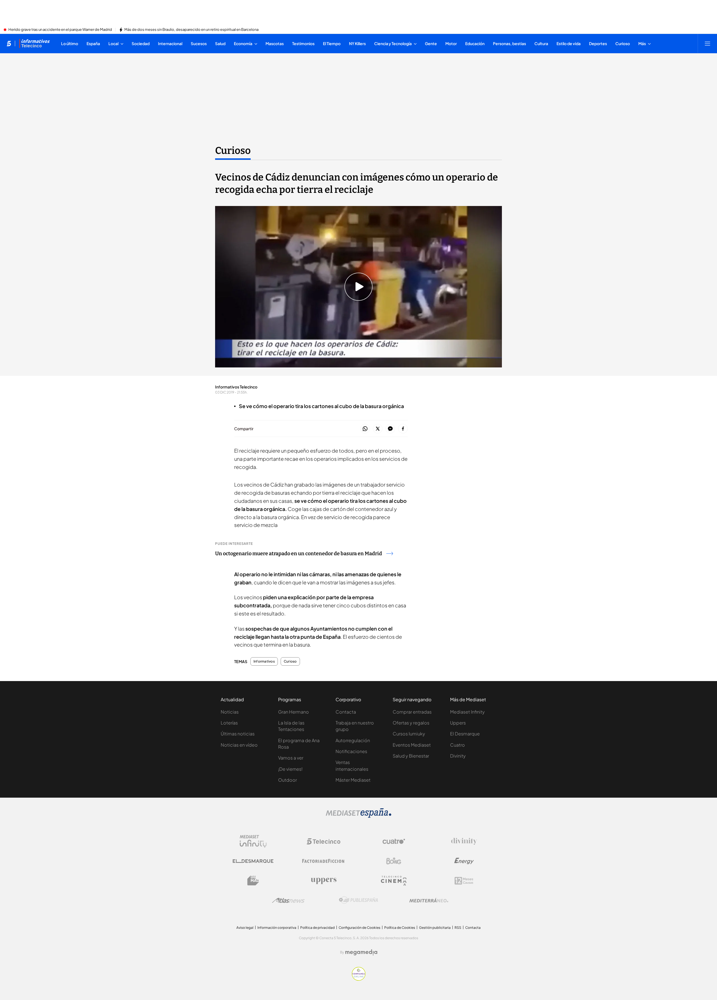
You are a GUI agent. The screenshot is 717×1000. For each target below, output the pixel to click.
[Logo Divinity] (464, 841)
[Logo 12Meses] (464, 881)
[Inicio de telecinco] (9, 43)
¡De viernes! (290, 769)
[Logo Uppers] (323, 881)
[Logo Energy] (464, 861)
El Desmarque (465, 734)
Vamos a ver (290, 758)
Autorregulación (353, 740)
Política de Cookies (399, 927)
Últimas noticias (238, 734)
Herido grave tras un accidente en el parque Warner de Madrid (60, 29)
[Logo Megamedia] (361, 952)
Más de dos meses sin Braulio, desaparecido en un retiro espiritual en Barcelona (191, 29)
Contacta (346, 712)
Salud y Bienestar (411, 756)
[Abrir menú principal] (707, 43)
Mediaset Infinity (467, 712)
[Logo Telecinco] (323, 841)
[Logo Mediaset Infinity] (253, 841)
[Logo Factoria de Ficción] (323, 861)
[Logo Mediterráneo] (428, 900)
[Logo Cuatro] (394, 841)
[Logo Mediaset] (358, 816)
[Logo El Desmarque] (253, 861)
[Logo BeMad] (253, 881)
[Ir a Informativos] (34, 43)
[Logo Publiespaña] (358, 900)
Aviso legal (244, 927)
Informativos (264, 661)
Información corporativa (276, 927)
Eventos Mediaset (412, 745)
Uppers (458, 723)
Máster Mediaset (353, 780)
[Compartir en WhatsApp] (365, 429)
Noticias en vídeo (239, 745)
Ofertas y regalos (411, 723)
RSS (458, 927)
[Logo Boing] (393, 861)
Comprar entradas (412, 712)
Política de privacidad (317, 927)
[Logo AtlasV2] (288, 900)
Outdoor (287, 780)
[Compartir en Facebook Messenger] (390, 429)
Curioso (233, 150)
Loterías (229, 723)
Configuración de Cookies (359, 927)
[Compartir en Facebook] (403, 429)
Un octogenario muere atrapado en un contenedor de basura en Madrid (298, 553)
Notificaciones (351, 751)
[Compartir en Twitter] (378, 429)
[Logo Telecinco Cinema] (394, 881)
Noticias (230, 712)
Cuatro (457, 745)
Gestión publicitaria (435, 927)
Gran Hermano (293, 712)
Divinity (458, 756)
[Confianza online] (359, 979)
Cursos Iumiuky (409, 734)
